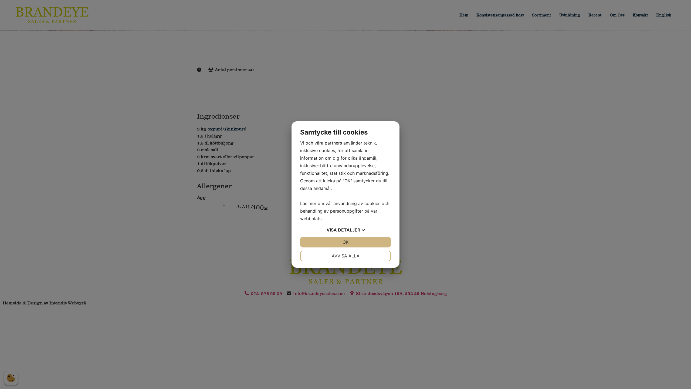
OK (345, 242)
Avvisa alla (346, 256)
